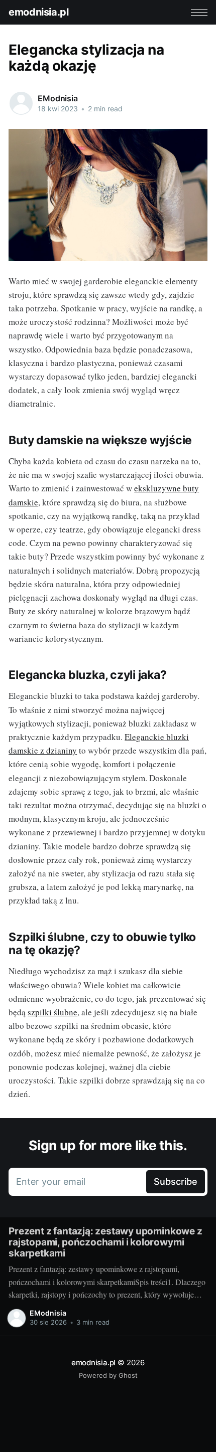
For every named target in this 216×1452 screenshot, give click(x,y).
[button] (199, 12)
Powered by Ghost (108, 1375)
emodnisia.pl (38, 12)
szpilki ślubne (52, 1012)
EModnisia (58, 98)
